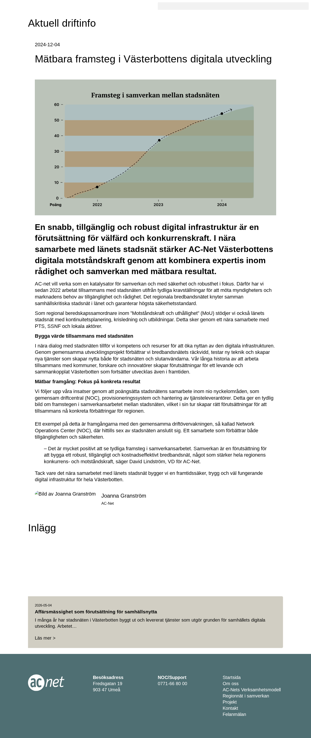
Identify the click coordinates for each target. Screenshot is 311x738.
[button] (233, 6)
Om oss (231, 683)
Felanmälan (234, 714)
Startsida (232, 677)
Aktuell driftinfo (62, 23)
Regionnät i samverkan (246, 695)
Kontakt (230, 708)
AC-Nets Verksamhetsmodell (252, 689)
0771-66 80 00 (172, 683)
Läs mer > (45, 637)
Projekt (230, 702)
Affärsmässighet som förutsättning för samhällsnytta (96, 611)
